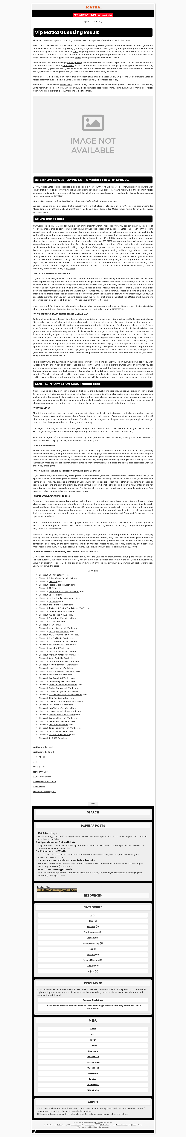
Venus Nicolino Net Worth (61, 628)
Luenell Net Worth (57, 648)
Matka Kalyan (76, 1125)
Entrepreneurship (91, 943)
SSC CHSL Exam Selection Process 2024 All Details (66, 860)
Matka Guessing (122, 1125)
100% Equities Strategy (59, 698)
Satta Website (47, 516)
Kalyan (93, 1045)
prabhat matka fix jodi (43, 752)
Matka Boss (105, 1125)
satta (75, 51)
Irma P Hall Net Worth (59, 668)
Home (93, 803)
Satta (134, 1125)
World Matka (39, 786)
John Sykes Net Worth (59, 631)
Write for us (93, 1056)
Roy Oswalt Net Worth (59, 678)
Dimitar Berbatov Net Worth (62, 714)
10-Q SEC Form (56, 738)
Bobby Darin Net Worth (59, 658)
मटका (35, 762)
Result (93, 1040)
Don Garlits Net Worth (59, 638)
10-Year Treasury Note (59, 734)
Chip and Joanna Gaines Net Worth (58, 842)
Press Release (93, 1062)
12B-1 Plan (53, 581)
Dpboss (110, 186)
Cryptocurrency (91, 932)
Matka (36, 525)
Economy (91, 937)
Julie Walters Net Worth (60, 708)
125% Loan (53, 601)
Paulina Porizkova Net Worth (62, 598)
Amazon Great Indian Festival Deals (93, 15)
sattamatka (45, 79)
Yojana (91, 971)
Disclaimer (93, 1084)
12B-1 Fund (53, 588)
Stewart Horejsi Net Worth (61, 664)
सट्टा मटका (70, 268)
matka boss (60, 45)
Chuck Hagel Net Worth (60, 618)
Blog (91, 921)
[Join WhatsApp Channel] (35, 1131)
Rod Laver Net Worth (58, 604)
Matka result (66, 84)
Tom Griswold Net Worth (60, 641)
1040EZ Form (54, 621)
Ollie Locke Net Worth (59, 611)
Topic (90, 965)
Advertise (93, 1073)
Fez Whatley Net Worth (59, 681)
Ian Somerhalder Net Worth (61, 661)
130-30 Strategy (56, 575)
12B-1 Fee (53, 594)
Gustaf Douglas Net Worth (61, 688)
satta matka (58, 48)
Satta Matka (129, 297)
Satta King (126, 229)
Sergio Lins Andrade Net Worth (63, 684)
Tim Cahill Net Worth (58, 724)
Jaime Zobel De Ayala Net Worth (64, 591)
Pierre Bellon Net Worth (59, 721)
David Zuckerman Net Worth (62, 728)
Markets (91, 954)
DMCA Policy (93, 1090)
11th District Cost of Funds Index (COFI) (67, 608)
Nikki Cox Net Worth (58, 674)
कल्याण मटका (39, 766)
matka (78, 57)
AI (91, 915)
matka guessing (74, 62)
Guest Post (93, 1067)
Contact (93, 1079)
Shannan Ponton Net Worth (62, 654)
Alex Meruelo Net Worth (60, 644)
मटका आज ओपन (40, 756)
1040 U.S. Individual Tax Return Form (65, 694)
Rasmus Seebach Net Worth (62, 671)
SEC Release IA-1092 (58, 615)
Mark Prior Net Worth (58, 704)
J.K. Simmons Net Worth (52, 851)
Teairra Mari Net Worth (59, 585)
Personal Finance (91, 960)
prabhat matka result (43, 747)
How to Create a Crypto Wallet (56, 869)
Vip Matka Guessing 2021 (44, 791)
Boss (93, 1034)
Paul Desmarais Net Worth (61, 634)
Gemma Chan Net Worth (61, 718)
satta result (68, 65)
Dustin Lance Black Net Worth (63, 711)
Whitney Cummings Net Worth (63, 701)
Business (91, 926)
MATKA (97, 1123)
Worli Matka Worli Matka (44, 781)
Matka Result (89, 1125)
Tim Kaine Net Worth (58, 731)
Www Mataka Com (42, 776)
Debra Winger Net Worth (60, 578)
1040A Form (54, 624)
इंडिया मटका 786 (40, 772)
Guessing (93, 1051)
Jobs (91, 949)
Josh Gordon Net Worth (60, 651)
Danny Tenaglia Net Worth (61, 691)
